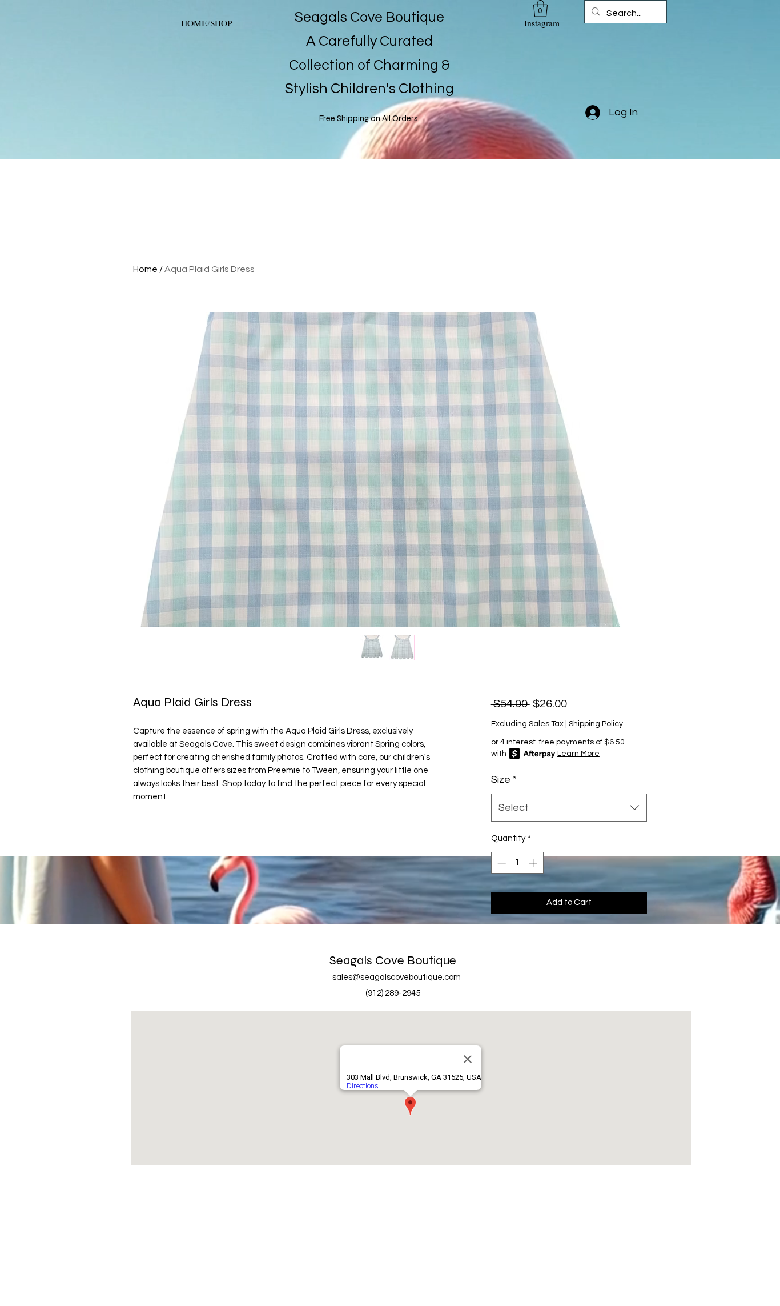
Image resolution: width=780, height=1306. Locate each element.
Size (504, 779)
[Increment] (534, 863)
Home (145, 269)
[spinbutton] (517, 863)
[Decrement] (500, 863)
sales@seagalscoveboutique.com (396, 977)
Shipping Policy (596, 724)
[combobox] (569, 808)
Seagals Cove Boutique (392, 960)
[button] (540, 8)
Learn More (578, 754)
